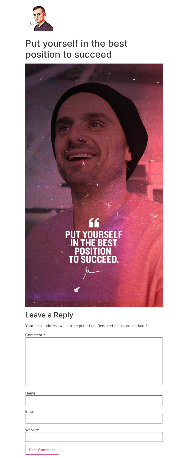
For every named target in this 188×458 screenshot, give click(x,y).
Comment (35, 335)
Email (30, 411)
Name (30, 393)
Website (32, 430)
